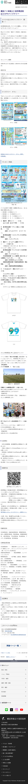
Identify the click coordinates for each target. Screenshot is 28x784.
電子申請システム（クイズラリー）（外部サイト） (14, 512)
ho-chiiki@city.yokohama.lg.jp (18, 634)
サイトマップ (6, 769)
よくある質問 (6, 759)
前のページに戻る (6, 652)
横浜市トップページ (10, 656)
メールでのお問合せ (8, 756)
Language (5, 766)
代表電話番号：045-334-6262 (10, 737)
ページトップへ (14, 661)
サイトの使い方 (7, 775)
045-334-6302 (8, 631)
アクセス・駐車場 (7, 743)
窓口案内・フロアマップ (9, 746)
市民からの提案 (7, 762)
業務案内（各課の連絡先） (9, 750)
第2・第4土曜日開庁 (8, 753)
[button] (21, 2)
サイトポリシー (7, 772)
